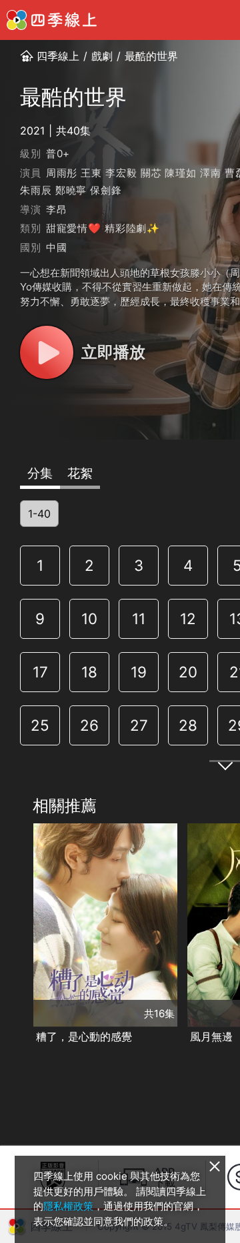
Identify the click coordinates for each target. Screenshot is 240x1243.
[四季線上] (52, 20)
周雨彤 (61, 173)
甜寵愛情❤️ (73, 228)
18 (89, 672)
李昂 (56, 209)
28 (188, 725)
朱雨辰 (35, 190)
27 (139, 725)
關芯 (151, 173)
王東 (91, 173)
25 (40, 725)
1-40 (39, 513)
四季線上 (58, 56)
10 (89, 618)
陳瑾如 (180, 173)
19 (139, 672)
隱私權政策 (68, 1206)
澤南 (210, 173)
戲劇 (102, 56)
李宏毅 (121, 173)
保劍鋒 (105, 190)
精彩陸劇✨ (132, 228)
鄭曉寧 (71, 190)
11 (138, 618)
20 (188, 672)
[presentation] (14, 934)
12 (188, 618)
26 (89, 725)
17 (40, 672)
